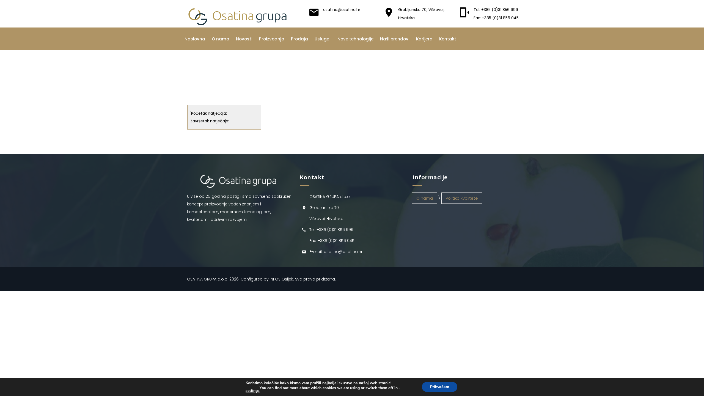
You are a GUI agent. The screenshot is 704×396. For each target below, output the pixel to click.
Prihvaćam (439, 386)
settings (253, 390)
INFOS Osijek (281, 279)
